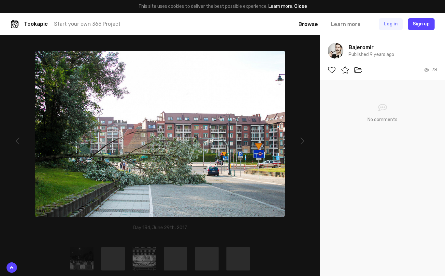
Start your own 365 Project (87, 24)
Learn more (280, 6)
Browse (308, 24)
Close (300, 6)
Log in (391, 24)
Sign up (421, 24)
